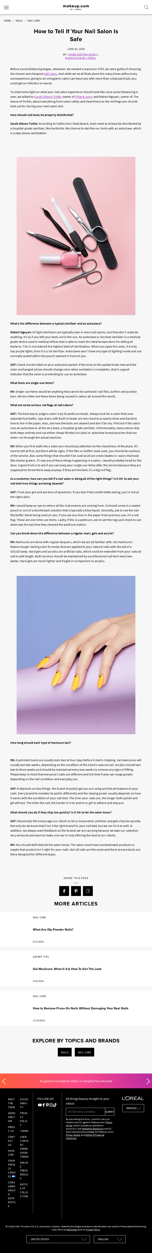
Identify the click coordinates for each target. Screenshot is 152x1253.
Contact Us (11, 1141)
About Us (11, 1129)
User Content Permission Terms (24, 1146)
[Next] (148, 1081)
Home (7, 20)
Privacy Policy (24, 1119)
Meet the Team (11, 1103)
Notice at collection (24, 1190)
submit (109, 1111)
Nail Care (34, 20)
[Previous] (4, 1081)
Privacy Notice (73, 1134)
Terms (24, 1131)
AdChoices (71, 1229)
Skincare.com (12, 1117)
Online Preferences (24, 1170)
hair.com (11, 1152)
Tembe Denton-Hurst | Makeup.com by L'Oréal (81, 56)
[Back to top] (143, 1244)
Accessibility (24, 1103)
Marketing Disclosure (92, 1128)
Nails (19, 20)
